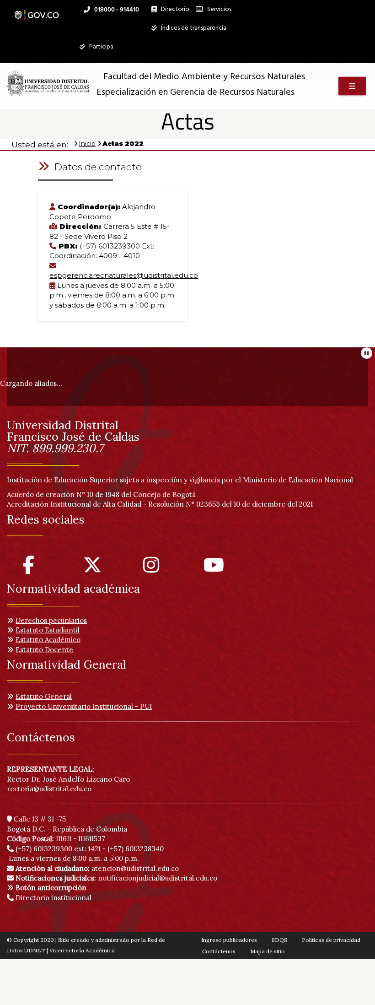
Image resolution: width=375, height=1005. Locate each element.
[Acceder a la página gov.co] (36, 10)
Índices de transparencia (193, 28)
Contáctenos (219, 951)
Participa (100, 47)
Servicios (218, 9)
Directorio (172, 11)
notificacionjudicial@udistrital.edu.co (116, 878)
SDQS (279, 939)
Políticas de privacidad (331, 939)
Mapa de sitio (267, 951)
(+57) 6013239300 (44, 848)
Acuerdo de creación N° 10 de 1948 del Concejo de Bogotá (101, 494)
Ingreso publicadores (229, 939)
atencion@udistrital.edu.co (97, 868)
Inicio (87, 144)
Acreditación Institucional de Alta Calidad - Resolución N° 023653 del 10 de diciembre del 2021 (160, 504)
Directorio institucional (52, 897)
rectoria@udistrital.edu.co (49, 788)
